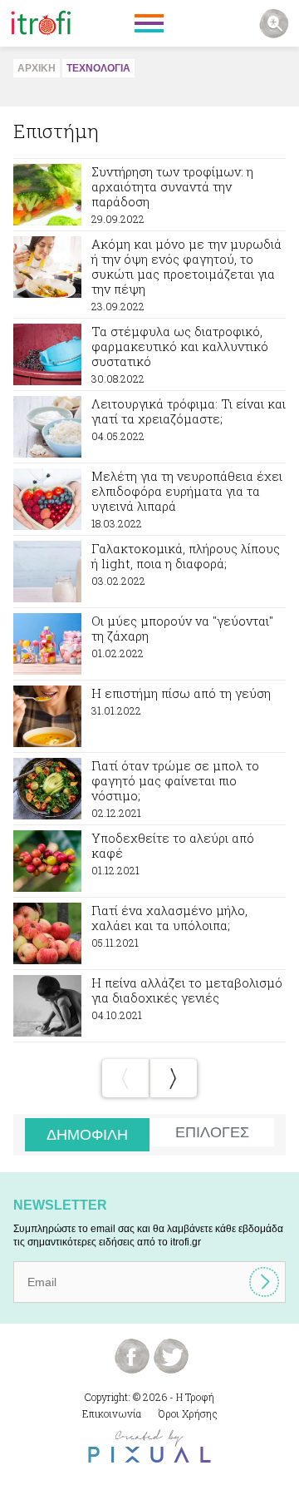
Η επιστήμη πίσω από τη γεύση (149, 716)
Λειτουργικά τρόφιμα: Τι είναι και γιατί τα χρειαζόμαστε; (149, 427)
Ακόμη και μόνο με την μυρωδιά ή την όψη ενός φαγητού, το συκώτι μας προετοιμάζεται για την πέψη (149, 274)
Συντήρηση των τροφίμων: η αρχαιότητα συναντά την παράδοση (149, 194)
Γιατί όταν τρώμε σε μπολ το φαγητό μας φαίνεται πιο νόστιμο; (149, 788)
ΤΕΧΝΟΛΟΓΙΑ (98, 68)
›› (173, 1078)
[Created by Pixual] (149, 1446)
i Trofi (41, 23)
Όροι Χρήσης (188, 1413)
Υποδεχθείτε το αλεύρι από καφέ (149, 861)
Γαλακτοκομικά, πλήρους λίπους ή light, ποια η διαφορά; (149, 571)
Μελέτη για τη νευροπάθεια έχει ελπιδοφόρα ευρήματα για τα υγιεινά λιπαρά (149, 499)
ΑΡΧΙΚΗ (36, 68)
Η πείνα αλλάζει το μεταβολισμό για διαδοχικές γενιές (149, 1006)
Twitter (171, 1356)
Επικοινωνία (111, 1413)
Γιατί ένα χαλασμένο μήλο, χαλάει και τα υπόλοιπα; (149, 933)
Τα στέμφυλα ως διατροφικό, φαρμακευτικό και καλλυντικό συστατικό (149, 354)
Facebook (132, 1356)
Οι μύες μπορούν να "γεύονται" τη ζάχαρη (149, 644)
